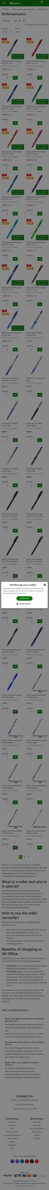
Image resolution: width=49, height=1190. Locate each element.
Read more (23, 593)
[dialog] (24, 595)
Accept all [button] (24, 598)
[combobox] (45, 585)
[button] (24, 603)
